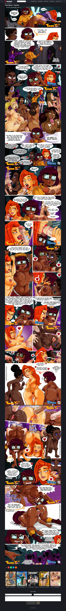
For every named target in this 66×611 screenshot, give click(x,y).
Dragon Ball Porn (34, 1)
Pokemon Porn (52, 1)
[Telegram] (13, 567)
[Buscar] (25, 1)
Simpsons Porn (58, 1)
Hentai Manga (40, 1)
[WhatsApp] (11, 567)
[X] (6, 567)
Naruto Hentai (46, 1)
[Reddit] (16, 567)
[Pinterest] (8, 567)
